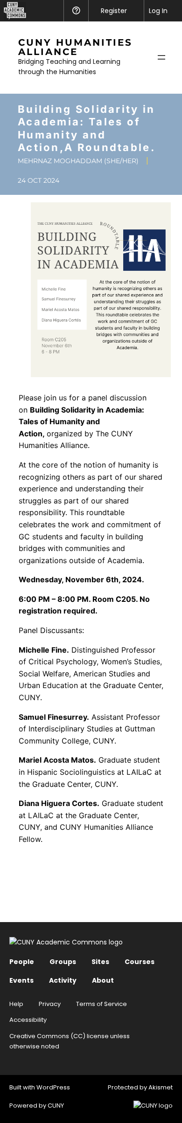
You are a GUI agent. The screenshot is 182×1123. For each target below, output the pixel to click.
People (21, 961)
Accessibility (28, 1019)
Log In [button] (158, 10)
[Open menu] (161, 57)
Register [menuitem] (114, 10)
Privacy (50, 1003)
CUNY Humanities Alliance (75, 47)
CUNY (56, 1105)
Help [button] (75, 10)
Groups (62, 961)
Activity (63, 980)
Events (21, 980)
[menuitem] (13, 10)
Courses (139, 961)
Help (16, 1003)
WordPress (53, 1087)
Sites (100, 961)
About (103, 980)
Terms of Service (101, 1003)
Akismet (160, 1087)
